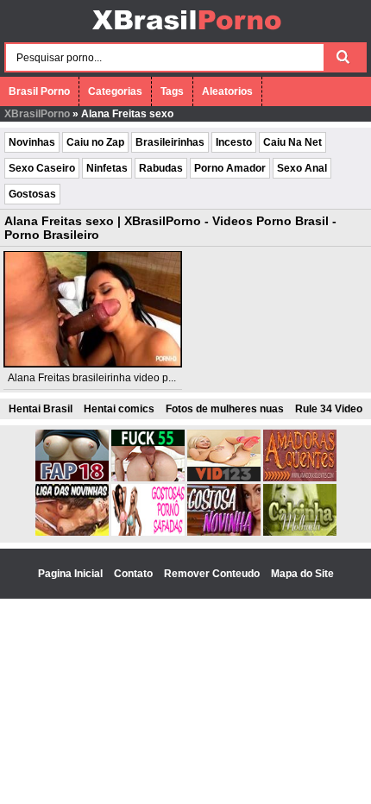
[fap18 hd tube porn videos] (72, 478)
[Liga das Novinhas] (72, 532)
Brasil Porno (39, 91)
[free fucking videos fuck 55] (148, 478)
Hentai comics (119, 409)
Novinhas (32, 142)
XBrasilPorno (37, 114)
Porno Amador (230, 168)
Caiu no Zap (95, 142)
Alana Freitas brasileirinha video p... (92, 378)
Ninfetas (107, 168)
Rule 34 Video (328, 409)
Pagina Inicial (71, 574)
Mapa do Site (302, 574)
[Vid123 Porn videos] (224, 478)
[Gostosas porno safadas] (148, 532)
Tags (172, 91)
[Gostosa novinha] (224, 532)
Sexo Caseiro (42, 168)
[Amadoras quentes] (299, 478)
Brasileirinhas (169, 142)
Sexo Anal (302, 168)
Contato (134, 574)
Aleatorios (227, 91)
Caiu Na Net (292, 142)
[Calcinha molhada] (299, 532)
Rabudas (161, 168)
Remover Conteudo (213, 574)
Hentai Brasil (40, 409)
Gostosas (32, 194)
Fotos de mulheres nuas (225, 409)
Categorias (115, 91)
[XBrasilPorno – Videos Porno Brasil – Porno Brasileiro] (186, 32)
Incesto (234, 142)
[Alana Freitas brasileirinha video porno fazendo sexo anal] (92, 309)
